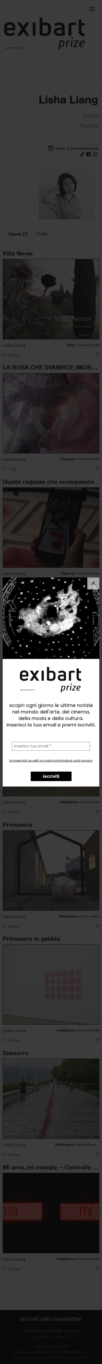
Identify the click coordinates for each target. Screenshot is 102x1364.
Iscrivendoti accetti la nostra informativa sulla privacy (50, 760)
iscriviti (51, 776)
